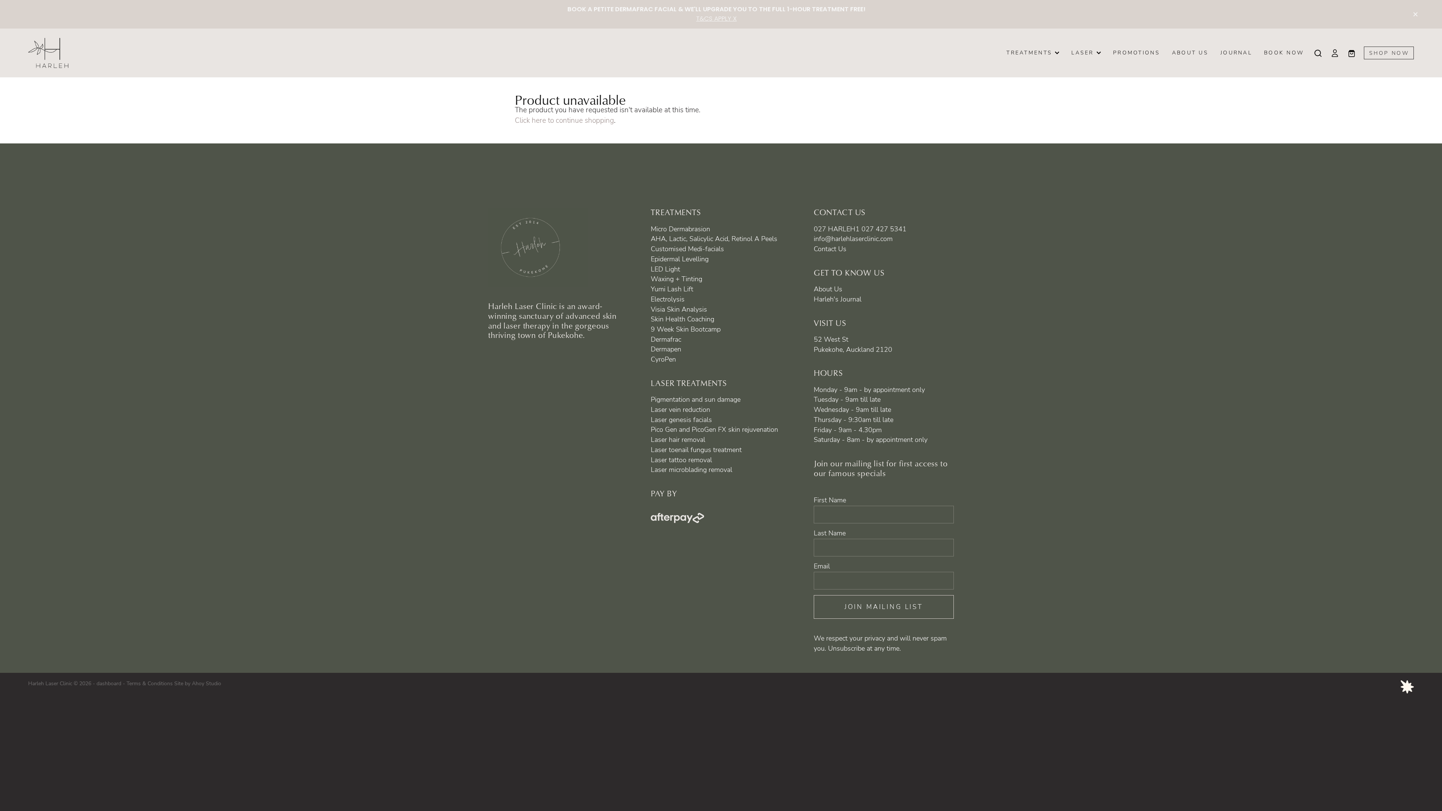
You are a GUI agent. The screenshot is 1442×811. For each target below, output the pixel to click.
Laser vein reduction (680, 409)
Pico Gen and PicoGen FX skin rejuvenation (714, 429)
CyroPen (663, 358)
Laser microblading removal (691, 469)
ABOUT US (1190, 52)
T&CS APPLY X (716, 19)
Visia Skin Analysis (679, 309)
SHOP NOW (1389, 52)
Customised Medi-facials (687, 248)
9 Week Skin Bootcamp (686, 328)
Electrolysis (668, 298)
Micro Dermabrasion (680, 228)
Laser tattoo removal (681, 459)
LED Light (665, 268)
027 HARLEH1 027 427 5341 (860, 228)
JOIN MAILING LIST (884, 606)
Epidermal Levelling (680, 258)
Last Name (830, 533)
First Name (830, 500)
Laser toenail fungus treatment (696, 449)
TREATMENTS (1030, 52)
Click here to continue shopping (564, 120)
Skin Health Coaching (682, 318)
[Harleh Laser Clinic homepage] (166, 53)
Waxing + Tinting (676, 278)
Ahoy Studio (206, 683)
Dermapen (666, 348)
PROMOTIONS (1136, 52)
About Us (828, 288)
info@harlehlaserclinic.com (853, 238)
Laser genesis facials (681, 419)
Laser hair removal (678, 439)
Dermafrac (666, 339)
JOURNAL (1236, 52)
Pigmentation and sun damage (696, 399)
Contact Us (830, 248)
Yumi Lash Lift (672, 288)
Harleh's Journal (837, 298)
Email (822, 566)
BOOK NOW (1284, 52)
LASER (1084, 52)
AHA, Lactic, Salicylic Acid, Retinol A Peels (714, 238)
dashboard (109, 683)
